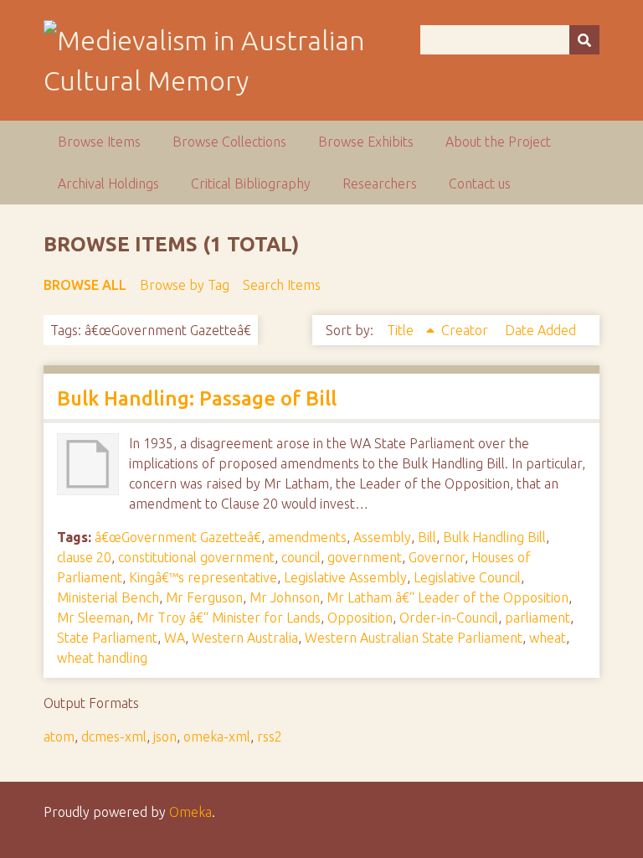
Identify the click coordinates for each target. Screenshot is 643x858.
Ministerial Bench (108, 597)
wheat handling (102, 657)
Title (402, 330)
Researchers (379, 183)
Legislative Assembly (345, 577)
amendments (307, 537)
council (301, 557)
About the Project (498, 141)
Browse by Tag (184, 284)
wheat (547, 637)
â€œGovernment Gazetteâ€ (178, 537)
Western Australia (245, 637)
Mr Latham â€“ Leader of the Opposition (447, 597)
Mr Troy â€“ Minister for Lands (228, 617)
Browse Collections (229, 141)
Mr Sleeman (93, 617)
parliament (537, 617)
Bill (427, 537)
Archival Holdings (108, 183)
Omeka (190, 811)
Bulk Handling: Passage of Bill (197, 398)
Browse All (85, 284)
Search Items (282, 284)
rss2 (269, 736)
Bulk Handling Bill (494, 537)
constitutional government (196, 557)
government (364, 557)
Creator (466, 330)
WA (174, 637)
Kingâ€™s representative (203, 577)
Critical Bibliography (251, 183)
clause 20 (84, 557)
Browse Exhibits (366, 141)
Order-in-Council (448, 617)
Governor (437, 557)
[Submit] (584, 39)
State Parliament (107, 637)
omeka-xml (216, 736)
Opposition (360, 617)
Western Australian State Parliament (413, 637)
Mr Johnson (284, 597)
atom (59, 736)
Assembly (382, 537)
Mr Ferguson (204, 597)
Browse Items (99, 141)
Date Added (540, 330)
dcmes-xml (114, 736)
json (165, 736)
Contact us (480, 183)
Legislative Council (467, 577)
